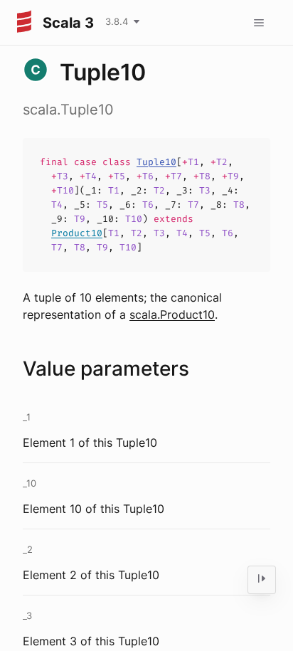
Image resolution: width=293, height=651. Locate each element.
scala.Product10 (172, 314)
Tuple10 (156, 162)
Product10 (76, 233)
